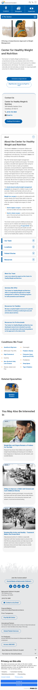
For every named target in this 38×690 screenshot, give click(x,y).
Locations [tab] (8, 247)
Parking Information (13, 121)
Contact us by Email (12, 602)
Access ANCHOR (9, 644)
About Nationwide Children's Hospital (13, 650)
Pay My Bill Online (9, 617)
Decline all (19, 685)
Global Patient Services (11, 631)
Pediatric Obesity (28, 351)
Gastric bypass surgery (14, 207)
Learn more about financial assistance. (12, 610)
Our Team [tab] (8, 241)
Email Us (8, 115)
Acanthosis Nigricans (10, 347)
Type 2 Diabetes (27, 367)
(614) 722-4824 (11, 112)
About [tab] (6, 137)
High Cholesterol (9, 354)
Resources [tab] (8, 260)
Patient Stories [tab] (9, 253)
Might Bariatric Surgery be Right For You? (19, 84)
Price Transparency (7, 613)
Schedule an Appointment (19, 79)
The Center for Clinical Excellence (12, 654)
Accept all (19, 681)
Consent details (5, 677)
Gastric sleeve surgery (13, 213)
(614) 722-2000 (5, 598)
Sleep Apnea (26, 363)
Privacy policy (19, 677)
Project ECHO (25, 226)
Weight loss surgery (10, 196)
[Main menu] (35, 2)
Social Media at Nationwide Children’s (19, 581)
